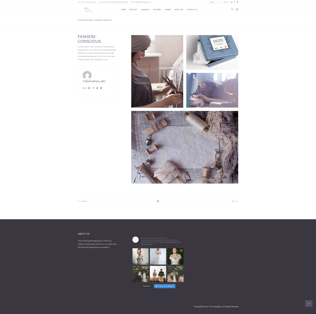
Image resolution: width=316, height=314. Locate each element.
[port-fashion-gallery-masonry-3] (212, 93)
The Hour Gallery (85, 20)
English (211, 2)
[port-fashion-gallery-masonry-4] (184, 149)
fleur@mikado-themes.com (142, 2)
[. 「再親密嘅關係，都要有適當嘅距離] (140, 256)
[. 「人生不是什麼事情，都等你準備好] (158, 274)
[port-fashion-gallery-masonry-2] (212, 55)
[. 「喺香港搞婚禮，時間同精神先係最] (158, 256)
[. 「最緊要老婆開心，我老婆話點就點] (140, 274)
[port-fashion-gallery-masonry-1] (157, 73)
